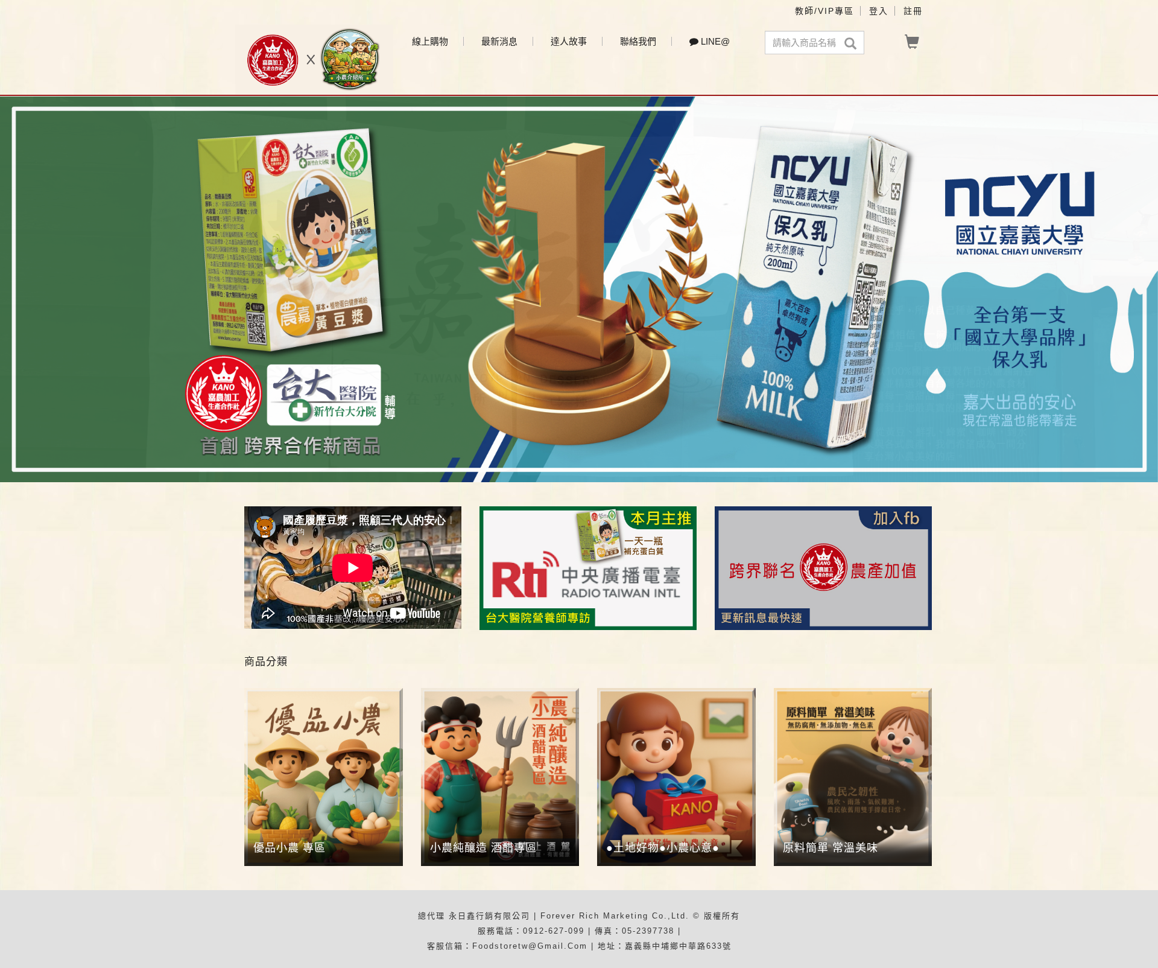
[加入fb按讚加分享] (823, 567)
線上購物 (430, 41)
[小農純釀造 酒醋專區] (500, 777)
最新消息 (499, 41)
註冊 (913, 11)
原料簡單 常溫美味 (830, 848)
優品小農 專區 (289, 848)
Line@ (714, 41)
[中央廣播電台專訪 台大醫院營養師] (588, 567)
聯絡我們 (638, 41)
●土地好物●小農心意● (663, 848)
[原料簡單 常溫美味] (853, 777)
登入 (878, 11)
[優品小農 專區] (323, 777)
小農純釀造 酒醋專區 (483, 848)
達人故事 (569, 41)
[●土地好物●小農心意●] (676, 777)
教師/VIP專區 (824, 11)
